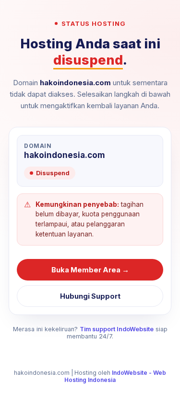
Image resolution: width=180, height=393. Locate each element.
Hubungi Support (90, 296)
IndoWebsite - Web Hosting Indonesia (115, 376)
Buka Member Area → (90, 270)
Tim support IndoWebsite (117, 329)
